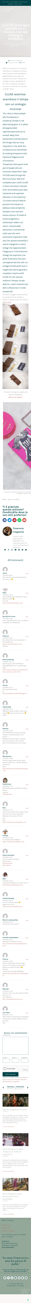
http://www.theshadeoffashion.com (13, 842)
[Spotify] (22, 550)
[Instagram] (8, 550)
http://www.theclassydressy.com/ (13, 603)
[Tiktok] (12, 550)
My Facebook (7, 865)
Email (14, 1057)
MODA (23, 62)
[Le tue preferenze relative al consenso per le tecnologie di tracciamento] (28, 1300)
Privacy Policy (6, 1225)
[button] (5, 520)
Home (3, 44)
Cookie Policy (6, 1228)
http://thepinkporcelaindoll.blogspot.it (15, 693)
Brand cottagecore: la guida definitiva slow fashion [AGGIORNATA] (12, 1196)
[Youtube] (15, 550)
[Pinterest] (19, 550)
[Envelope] (26, 550)
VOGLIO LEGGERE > (8, 1126)
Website (24, 1057)
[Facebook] (5, 550)
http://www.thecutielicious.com (12, 644)
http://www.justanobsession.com (13, 999)
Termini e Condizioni (8, 1231)
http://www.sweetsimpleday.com (12, 906)
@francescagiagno (16, 397)
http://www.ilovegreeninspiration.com (14, 822)
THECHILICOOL (7, 794)
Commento (7, 1035)
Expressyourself (7, 863)
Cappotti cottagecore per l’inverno (15, 1110)
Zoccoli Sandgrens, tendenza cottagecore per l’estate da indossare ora (13, 1151)
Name (5, 1057)
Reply (27, 573)
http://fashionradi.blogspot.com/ (13, 885)
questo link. (7, 302)
